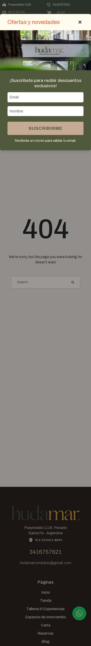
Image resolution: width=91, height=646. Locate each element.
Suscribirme (45, 128)
